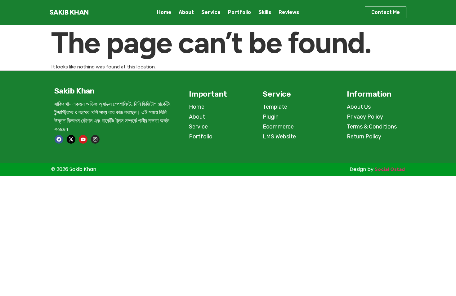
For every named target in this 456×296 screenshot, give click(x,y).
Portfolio (239, 12)
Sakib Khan (69, 12)
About (186, 12)
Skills (264, 12)
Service (211, 12)
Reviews (289, 12)
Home (164, 12)
